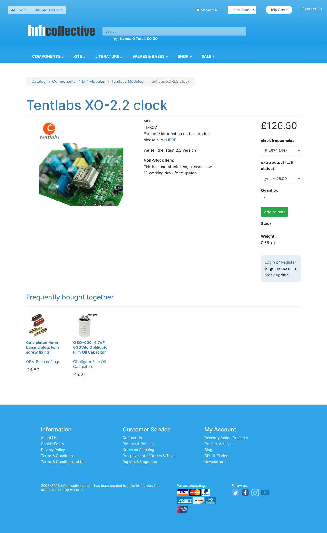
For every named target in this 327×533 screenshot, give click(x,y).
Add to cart (274, 211)
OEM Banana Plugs (43, 361)
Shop (185, 56)
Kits (79, 56)
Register (288, 262)
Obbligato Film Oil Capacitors (89, 364)
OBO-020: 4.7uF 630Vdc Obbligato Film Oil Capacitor (90, 347)
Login (270, 262)
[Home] (61, 31)
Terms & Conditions (58, 455)
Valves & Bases (150, 56)
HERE (171, 139)
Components (48, 56)
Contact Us (312, 8)
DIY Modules (93, 81)
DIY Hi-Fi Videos (218, 455)
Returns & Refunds (139, 443)
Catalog (38, 81)
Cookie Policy (52, 443)
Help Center (279, 10)
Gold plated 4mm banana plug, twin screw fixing (42, 347)
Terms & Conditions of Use (64, 461)
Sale (208, 56)
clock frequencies (277, 140)
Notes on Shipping (138, 449)
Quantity (269, 190)
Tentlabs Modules (127, 81)
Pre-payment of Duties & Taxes (149, 455)
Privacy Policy (53, 449)
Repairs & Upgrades (140, 461)
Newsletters (215, 461)
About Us (49, 437)
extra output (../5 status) (277, 165)
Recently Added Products (226, 437)
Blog (208, 449)
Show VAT (210, 10)
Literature (109, 56)
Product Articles (218, 443)
